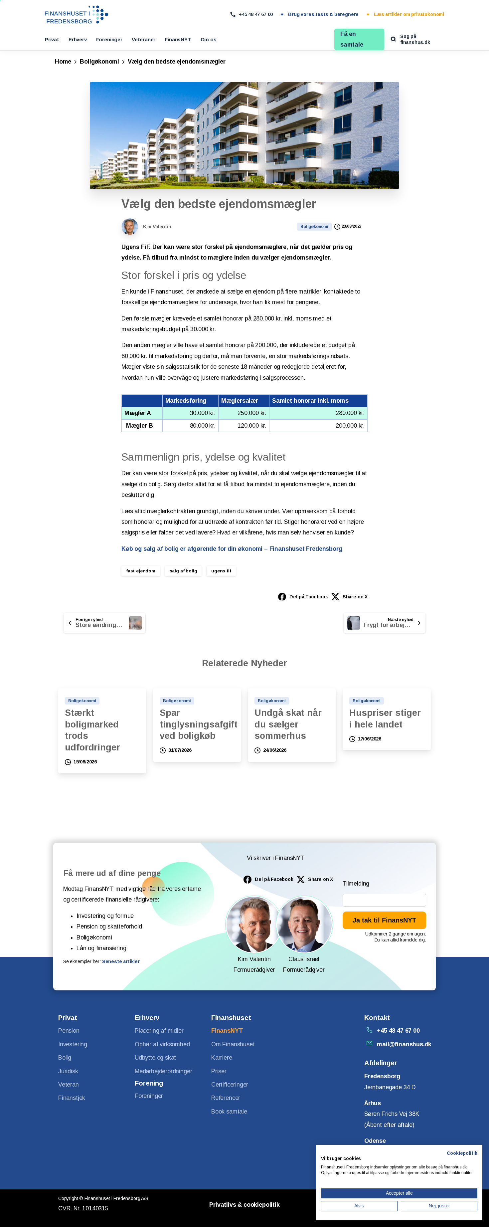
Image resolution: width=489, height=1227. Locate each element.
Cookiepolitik (462, 1153)
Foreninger (109, 39)
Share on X (355, 596)
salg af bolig (183, 570)
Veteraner (143, 39)
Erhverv (78, 39)
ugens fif (221, 570)
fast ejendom (140, 570)
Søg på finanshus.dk (415, 39)
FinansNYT (178, 39)
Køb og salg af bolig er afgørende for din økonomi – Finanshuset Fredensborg (231, 548)
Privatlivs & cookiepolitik (244, 1204)
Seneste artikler (121, 961)
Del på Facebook (308, 596)
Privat (52, 39)
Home (63, 61)
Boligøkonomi (99, 61)
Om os (209, 39)
